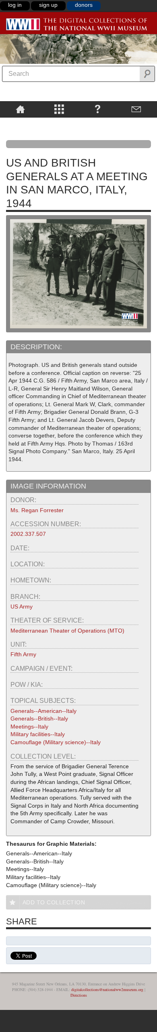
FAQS (97, 109)
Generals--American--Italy (43, 711)
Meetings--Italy (29, 726)
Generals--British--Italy (39, 718)
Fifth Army (23, 654)
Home (20, 109)
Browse (58, 109)
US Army (21, 606)
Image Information (48, 486)
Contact (136, 109)
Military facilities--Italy (37, 734)
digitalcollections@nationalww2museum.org (107, 989)
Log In (15, 5)
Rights (20, 123)
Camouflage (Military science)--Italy (55, 742)
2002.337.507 (28, 534)
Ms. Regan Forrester (37, 510)
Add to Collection (54, 902)
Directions (78, 995)
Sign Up (48, 5)
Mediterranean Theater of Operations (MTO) (67, 630)
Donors (84, 5)
